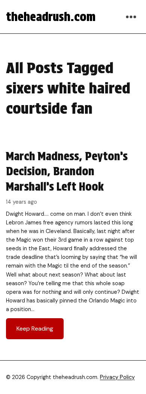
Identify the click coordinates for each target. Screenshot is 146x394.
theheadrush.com (50, 16)
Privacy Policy (117, 377)
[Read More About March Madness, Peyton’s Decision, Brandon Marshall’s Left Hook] (73, 244)
